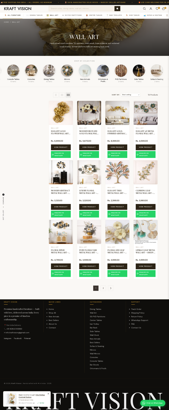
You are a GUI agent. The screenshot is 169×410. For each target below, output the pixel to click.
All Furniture (12, 15)
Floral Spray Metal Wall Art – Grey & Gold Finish (61, 252)
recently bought (32, 396)
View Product (61, 147)
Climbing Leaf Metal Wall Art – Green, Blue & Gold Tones (144, 194)
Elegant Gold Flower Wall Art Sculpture (60, 133)
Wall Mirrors (95, 353)
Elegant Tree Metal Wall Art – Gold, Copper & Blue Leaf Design (116, 194)
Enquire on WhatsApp (59, 154)
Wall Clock (94, 335)
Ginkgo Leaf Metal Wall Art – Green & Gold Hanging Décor (146, 254)
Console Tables (96, 361)
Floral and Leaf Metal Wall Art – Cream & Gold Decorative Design (117, 254)
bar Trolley (94, 324)
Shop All (52, 313)
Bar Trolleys (114, 15)
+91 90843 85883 (14, 329)
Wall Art (52, 15)
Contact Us (136, 327)
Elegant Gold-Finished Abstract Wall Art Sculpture (117, 135)
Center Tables (94, 15)
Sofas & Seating (153, 15)
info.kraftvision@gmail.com (17, 332)
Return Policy (137, 316)
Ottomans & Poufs (98, 368)
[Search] (117, 8)
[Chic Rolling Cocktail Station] (10, 399)
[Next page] (110, 288)
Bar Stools (94, 365)
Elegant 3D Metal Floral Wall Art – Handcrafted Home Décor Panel (145, 135)
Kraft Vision (16, 383)
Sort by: (116, 95)
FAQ (133, 324)
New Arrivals (54, 316)
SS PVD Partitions (72, 15)
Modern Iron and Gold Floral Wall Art (88, 133)
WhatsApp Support (139, 320)
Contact (52, 327)
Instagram (7, 338)
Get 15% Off (3, 215)
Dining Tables (35, 15)
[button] (144, 8)
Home (6, 22)
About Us (53, 324)
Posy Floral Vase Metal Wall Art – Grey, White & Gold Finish (88, 254)
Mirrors (93, 350)
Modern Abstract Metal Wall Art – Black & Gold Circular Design (60, 194)
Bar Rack (93, 327)
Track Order (136, 309)
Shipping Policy (137, 313)
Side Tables (133, 15)
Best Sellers (54, 320)
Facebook (18, 338)
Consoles (94, 357)
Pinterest (27, 338)
